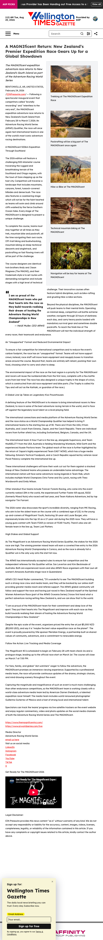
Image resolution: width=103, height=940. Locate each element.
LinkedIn (10, 747)
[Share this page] (96, 33)
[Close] (52, 881)
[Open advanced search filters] (88, 34)
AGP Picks (9, 4)
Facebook (10, 754)
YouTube (9, 758)
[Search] (82, 34)
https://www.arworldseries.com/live (24, 726)
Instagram (10, 751)
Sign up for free (29, 926)
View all (96, 4)
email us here (12, 739)
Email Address (15, 914)
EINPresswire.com (16, 94)
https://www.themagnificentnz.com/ (24, 722)
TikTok (8, 762)
